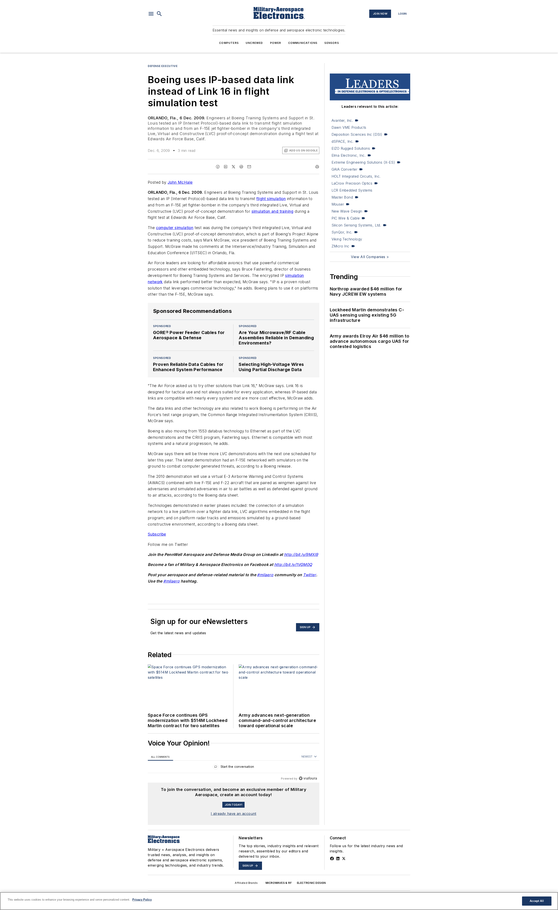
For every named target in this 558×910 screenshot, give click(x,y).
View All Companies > (370, 257)
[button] (151, 13)
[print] (317, 167)
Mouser (338, 204)
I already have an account (233, 813)
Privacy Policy (142, 899)
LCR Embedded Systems (352, 190)
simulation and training (273, 211)
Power (275, 43)
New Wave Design (347, 211)
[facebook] (218, 167)
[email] (249, 167)
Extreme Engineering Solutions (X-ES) (363, 162)
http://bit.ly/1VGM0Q (293, 564)
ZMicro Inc (340, 246)
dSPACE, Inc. (343, 141)
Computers (229, 43)
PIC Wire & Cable (346, 218)
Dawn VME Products (349, 127)
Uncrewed (254, 43)
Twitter (309, 574)
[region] (233, 768)
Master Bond (342, 197)
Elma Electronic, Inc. (349, 155)
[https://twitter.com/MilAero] (344, 858)
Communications (303, 43)
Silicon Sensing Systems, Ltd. (356, 225)
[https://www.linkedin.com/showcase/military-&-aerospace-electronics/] (338, 858)
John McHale (180, 182)
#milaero (265, 574)
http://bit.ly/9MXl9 (301, 554)
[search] (159, 13)
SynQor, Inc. (342, 232)
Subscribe (157, 534)
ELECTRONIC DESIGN (311, 882)
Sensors (331, 43)
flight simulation (271, 198)
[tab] (160, 756)
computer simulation (175, 227)
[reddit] (241, 167)
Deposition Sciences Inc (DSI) (357, 134)
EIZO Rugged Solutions (351, 148)
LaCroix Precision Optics (352, 183)
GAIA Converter (344, 169)
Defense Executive (162, 66)
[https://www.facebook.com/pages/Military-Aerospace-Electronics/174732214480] (332, 858)
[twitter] (233, 167)
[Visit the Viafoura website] (308, 778)
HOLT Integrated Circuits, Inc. (356, 176)
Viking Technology (347, 239)
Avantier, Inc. (342, 120)
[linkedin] (225, 167)
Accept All (537, 901)
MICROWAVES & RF (278, 882)
